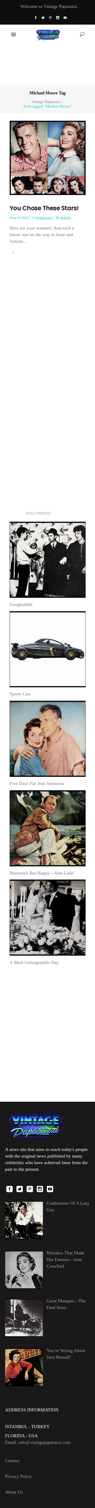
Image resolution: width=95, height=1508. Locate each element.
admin (66, 218)
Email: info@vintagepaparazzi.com (37, 1442)
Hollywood (44, 218)
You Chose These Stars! (44, 208)
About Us (14, 1492)
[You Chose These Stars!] (48, 157)
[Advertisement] (47, 64)
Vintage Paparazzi (45, 101)
